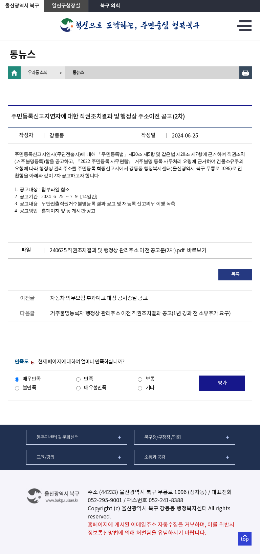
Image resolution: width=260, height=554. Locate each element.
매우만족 (32, 379)
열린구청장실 (66, 6)
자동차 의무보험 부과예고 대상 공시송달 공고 (99, 298)
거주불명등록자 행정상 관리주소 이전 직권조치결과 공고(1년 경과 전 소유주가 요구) (140, 314)
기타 (150, 388)
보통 (150, 379)
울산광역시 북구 (22, 6)
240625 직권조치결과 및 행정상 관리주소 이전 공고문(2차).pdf (117, 251)
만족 (88, 379)
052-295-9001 (105, 500)
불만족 (29, 388)
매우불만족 (95, 388)
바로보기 (196, 251)
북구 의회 (110, 6)
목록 (235, 274)
